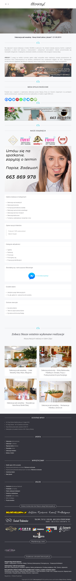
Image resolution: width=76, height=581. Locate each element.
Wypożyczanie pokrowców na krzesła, (20, 467)
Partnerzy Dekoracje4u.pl (33, 563)
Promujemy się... (45, 563)
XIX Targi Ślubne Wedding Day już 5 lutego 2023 (17, 422)
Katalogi (69, 579)
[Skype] (24, 99)
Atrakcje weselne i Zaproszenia (30, 573)
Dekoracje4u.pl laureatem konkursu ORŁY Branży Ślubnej (20, 429)
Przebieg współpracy (48, 567)
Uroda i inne (49, 571)
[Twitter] (13, 99)
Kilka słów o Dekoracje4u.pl (12, 567)
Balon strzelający (10, 498)
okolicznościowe (12, 441)
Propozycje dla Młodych (14, 260)
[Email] (31, 99)
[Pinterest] (17, 99)
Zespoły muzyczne (58, 571)
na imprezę (11, 488)
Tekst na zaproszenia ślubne (15, 310)
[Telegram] (28, 99)
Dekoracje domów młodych (15, 213)
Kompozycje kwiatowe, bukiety (16, 207)
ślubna (10, 448)
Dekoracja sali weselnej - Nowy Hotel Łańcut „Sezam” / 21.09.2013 (38, 37)
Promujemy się (11, 257)
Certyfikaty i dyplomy (24, 567)
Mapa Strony (62, 579)
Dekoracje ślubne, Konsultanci (27, 571)
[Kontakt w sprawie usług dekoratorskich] (38, 169)
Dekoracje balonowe (13, 215)
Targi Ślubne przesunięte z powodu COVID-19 (17, 427)
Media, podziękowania (36, 567)
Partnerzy (10, 252)
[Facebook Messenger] (10, 99)
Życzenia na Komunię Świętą (15, 313)
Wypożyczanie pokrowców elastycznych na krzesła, (24, 469)
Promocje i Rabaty (22, 563)
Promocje (10, 255)
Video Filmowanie (40, 571)
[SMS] (35, 99)
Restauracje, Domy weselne (12, 571)
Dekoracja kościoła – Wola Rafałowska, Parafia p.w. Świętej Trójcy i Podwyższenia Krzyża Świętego (55, 372)
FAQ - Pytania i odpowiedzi (60, 567)
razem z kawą (12, 495)
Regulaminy (7, 576)
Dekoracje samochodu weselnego (17, 210)
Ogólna (9, 250)
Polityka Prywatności (17, 576)
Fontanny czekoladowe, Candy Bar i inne (19, 218)
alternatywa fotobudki (14, 486)
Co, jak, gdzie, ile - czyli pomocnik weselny (19, 295)
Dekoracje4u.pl (37, 579)
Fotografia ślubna (17, 573)
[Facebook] (6, 99)
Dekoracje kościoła (13, 205)
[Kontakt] (38, 114)
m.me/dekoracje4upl (42, 276)
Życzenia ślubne (12, 308)
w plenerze (11, 443)
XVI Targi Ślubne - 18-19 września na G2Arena (17, 424)
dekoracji (12, 446)
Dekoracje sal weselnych (14, 202)
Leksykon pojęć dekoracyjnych (16, 292)
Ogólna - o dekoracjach (10, 563)
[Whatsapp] (21, 99)
